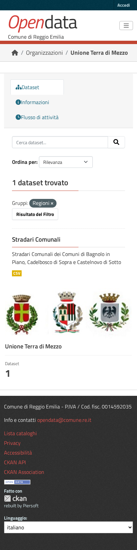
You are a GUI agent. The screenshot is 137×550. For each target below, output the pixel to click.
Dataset (30, 87)
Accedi (123, 5)
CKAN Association (24, 472)
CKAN (15, 498)
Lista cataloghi (20, 433)
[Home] (15, 52)
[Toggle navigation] (126, 25)
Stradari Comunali (36, 239)
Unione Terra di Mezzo (99, 52)
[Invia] (116, 142)
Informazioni (35, 102)
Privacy (12, 443)
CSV (16, 273)
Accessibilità (18, 453)
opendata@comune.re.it (64, 420)
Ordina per (24, 162)
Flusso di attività (40, 117)
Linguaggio (15, 517)
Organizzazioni (44, 52)
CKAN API (15, 462)
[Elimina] (52, 203)
